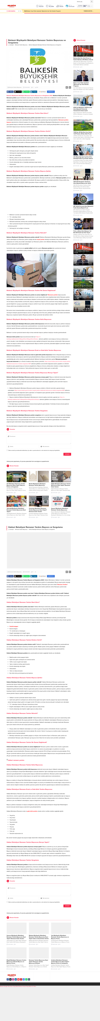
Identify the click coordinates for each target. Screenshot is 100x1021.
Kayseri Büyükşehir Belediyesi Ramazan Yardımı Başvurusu (59, 509)
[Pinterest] (21, 979)
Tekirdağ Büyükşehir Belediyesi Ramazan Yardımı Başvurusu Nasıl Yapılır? (16, 510)
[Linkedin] (16, 979)
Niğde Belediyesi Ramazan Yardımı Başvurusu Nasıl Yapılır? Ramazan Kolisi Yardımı (61, 485)
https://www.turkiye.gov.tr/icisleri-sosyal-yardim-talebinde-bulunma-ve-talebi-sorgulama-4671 (39, 390)
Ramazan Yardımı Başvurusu (21, 45)
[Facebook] (8, 979)
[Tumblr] (29, 979)
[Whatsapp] (26, 979)
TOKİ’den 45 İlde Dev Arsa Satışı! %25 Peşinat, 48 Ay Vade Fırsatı (82, 133)
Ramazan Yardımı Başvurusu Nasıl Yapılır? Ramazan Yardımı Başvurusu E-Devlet (38, 961)
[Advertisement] (50, 25)
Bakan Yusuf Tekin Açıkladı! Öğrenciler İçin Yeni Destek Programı (81, 84)
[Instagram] (13, 979)
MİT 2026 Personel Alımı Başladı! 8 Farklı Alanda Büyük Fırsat (83, 207)
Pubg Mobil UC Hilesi (31, 986)
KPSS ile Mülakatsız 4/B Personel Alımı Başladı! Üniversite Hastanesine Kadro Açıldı (47, 11)
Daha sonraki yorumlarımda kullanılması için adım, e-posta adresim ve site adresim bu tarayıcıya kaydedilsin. (34, 450)
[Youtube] (18, 979)
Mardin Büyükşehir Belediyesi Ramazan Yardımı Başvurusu (37, 484)
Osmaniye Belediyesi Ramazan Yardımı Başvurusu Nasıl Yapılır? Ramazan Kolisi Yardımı (38, 510)
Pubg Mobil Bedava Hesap (19, 986)
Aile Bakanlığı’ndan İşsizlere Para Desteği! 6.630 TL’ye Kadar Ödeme (83, 157)
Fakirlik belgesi (14, 626)
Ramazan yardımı (53, 295)
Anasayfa (12, 45)
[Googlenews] (24, 979)
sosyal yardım (40, 239)
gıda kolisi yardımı (32, 811)
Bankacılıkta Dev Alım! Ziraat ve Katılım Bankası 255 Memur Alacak (83, 58)
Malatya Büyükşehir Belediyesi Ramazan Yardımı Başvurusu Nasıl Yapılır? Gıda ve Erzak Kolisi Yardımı (39, 937)
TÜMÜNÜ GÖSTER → (88, 11)
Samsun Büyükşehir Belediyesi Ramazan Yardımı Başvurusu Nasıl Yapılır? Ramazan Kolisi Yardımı (16, 937)
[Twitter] (10, 979)
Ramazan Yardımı (62, 584)
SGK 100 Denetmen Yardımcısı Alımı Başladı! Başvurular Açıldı (82, 182)
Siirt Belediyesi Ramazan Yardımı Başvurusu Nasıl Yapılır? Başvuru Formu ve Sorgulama (16, 485)
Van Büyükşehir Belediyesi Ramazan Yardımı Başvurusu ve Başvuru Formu (60, 937)
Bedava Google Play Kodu (6, 986)
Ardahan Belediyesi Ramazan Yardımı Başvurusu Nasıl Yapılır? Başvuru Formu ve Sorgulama (60, 961)
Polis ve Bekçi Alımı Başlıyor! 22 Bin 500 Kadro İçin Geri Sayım (82, 231)
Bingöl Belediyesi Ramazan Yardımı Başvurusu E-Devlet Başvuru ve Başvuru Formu (16, 961)
